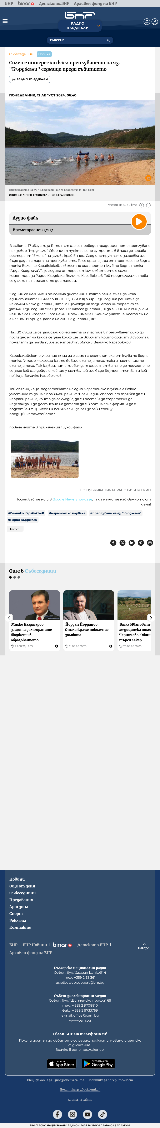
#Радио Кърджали (22, 520)
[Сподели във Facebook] (113, 542)
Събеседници (21, 54)
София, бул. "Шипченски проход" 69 (80, 1000)
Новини (17, 879)
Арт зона (18, 906)
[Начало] (80, 15)
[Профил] (154, 21)
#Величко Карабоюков (26, 513)
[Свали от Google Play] (98, 1064)
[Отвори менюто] (5, 21)
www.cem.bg (80, 1020)
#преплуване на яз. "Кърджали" (115, 513)
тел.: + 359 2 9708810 (80, 1005)
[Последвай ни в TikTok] (103, 1114)
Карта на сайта (80, 1100)
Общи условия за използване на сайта (55, 1080)
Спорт (16, 913)
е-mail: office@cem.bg (80, 1015)
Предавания (21, 899)
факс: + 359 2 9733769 (80, 1010)
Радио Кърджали (32, 79)
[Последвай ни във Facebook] (57, 1114)
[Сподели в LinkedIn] (131, 542)
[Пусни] (139, 221)
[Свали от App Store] (61, 1064)
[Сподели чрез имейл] (150, 542)
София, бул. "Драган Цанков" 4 (80, 973)
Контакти (20, 927)
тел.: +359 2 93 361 (80, 978)
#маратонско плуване (67, 513)
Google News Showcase (72, 499)
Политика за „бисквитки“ (80, 1089)
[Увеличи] (141, 205)
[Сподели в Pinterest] (141, 542)
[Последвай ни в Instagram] (73, 1114)
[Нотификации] (146, 21)
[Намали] (148, 205)
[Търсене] (108, 40)
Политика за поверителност (110, 1080)
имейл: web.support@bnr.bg (80, 983)
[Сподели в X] (122, 542)
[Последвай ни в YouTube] (87, 1114)
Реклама (17, 920)
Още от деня (22, 886)
